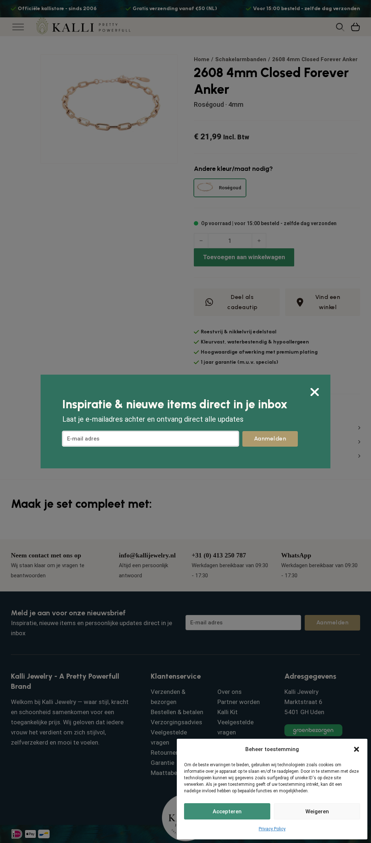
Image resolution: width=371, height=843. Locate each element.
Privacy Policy (272, 828)
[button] (356, 749)
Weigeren (317, 811)
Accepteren (227, 811)
